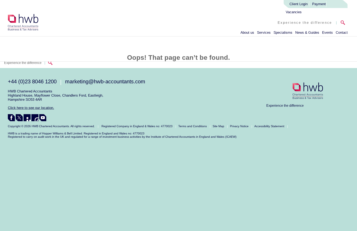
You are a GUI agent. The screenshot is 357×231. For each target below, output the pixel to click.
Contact (342, 33)
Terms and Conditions (192, 126)
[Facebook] (11, 117)
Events (327, 33)
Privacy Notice (239, 126)
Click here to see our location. (31, 108)
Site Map (218, 126)
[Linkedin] (27, 117)
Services (264, 33)
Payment (319, 4)
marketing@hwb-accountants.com (105, 81)
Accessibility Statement (269, 126)
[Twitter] (19, 117)
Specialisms (283, 33)
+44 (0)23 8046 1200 (32, 81)
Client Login (298, 4)
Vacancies (294, 12)
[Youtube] (42, 117)
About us (247, 33)
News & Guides (307, 33)
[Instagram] (34, 117)
